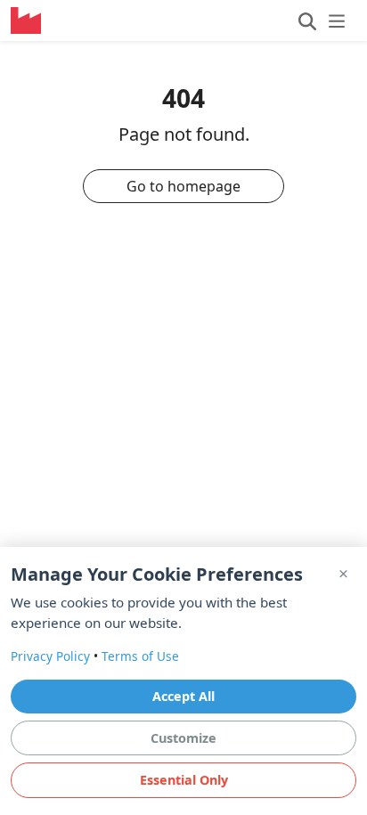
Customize (183, 737)
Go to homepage (183, 186)
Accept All (183, 696)
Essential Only (184, 779)
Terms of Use (140, 656)
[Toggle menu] (322, 20)
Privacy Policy (50, 656)
